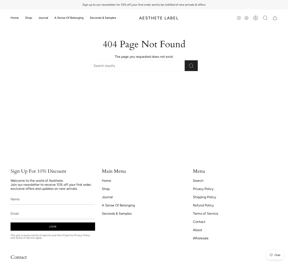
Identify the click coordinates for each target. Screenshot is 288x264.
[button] (28, 17)
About (197, 230)
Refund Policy (203, 205)
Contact (199, 222)
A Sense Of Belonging (118, 205)
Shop (106, 189)
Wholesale (201, 238)
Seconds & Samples (117, 213)
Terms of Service (25, 237)
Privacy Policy (82, 235)
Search (198, 181)
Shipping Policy (204, 197)
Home (106, 181)
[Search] (191, 65)
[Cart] (275, 17)
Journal (107, 197)
